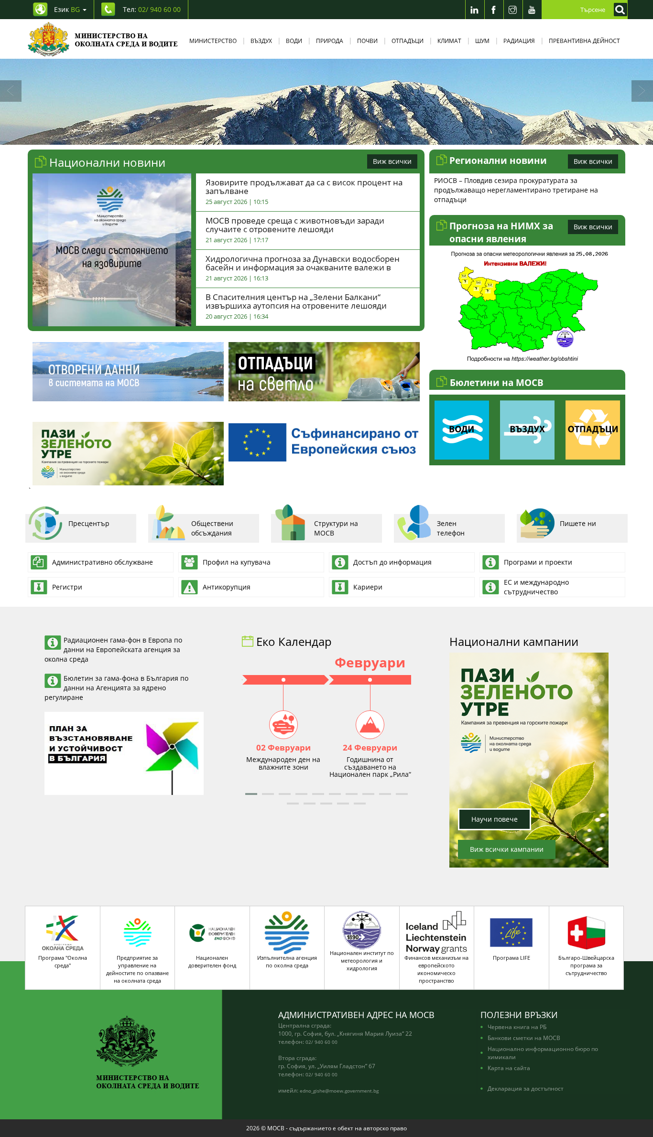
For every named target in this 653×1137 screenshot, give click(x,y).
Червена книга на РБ (517, 1026)
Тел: (152, 9)
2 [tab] (305, 135)
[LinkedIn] (474, 9)
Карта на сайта (509, 1068)
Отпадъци (408, 40)
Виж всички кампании (507, 849)
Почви (367, 40)
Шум (482, 40)
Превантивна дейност (584, 40)
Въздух (261, 40)
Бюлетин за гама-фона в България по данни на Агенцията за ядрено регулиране (116, 688)
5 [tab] (348, 135)
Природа (329, 40)
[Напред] (642, 91)
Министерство (213, 40)
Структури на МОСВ (336, 528)
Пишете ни (578, 523)
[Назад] (11, 91)
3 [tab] (319, 135)
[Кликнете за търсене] (618, 9)
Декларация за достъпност (526, 1088)
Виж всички (392, 161)
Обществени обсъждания (212, 528)
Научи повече (494, 819)
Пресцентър (88, 523)
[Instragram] (512, 9)
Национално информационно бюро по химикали (543, 1053)
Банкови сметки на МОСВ (524, 1037)
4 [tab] (333, 135)
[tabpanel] (326, 102)
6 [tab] (362, 135)
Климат (449, 40)
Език (67, 9)
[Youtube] (532, 9)
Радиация (519, 40)
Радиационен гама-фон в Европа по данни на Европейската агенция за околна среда (113, 649)
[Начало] (103, 38)
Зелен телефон (451, 528)
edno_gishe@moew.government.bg (339, 1090)
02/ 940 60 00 (321, 1042)
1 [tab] (290, 135)
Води (294, 40)
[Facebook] (493, 9)
